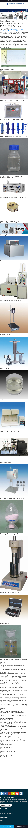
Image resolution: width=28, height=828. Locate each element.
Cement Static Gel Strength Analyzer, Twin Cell (13, 197)
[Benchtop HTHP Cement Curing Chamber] (14, 110)
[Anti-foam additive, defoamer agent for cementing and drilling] (14, 156)
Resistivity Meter (4, 623)
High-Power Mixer (14, 29)
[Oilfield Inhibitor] (14, 384)
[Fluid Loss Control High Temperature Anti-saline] (10, 641)
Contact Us (3, 822)
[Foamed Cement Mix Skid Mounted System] (14, 85)
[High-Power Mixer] (14, 317)
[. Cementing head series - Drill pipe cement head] (14, 128)
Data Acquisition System (7, 69)
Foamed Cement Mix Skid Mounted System (12, 100)
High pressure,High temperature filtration (12, 498)
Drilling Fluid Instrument (10, 30)
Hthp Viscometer (4, 746)
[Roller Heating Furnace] (14, 247)
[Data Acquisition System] (13, 57)
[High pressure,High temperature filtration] (14, 480)
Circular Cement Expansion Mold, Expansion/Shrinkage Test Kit (9, 222)
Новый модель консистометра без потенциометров (13, 680)
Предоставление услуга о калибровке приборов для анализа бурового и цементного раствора (13, 688)
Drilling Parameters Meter (21, 30)
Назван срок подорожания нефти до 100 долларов (12, 673)
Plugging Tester (4, 368)
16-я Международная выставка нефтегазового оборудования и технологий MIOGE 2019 (11, 695)
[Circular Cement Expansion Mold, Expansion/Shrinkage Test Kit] (14, 209)
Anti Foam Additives (4, 754)
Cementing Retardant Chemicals (7, 750)
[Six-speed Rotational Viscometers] (14, 563)
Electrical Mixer (3, 748)
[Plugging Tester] (14, 351)
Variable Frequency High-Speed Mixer (10, 431)
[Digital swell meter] (14, 447)
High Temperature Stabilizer (6, 747)
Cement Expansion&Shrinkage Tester (10, 300)
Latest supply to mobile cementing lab (9, 703)
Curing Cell (2, 743)
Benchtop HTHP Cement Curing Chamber (12, 119)
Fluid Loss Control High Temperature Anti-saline (13, 660)
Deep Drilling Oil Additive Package (7, 756)
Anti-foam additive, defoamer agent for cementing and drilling (11, 176)
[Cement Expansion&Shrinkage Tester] (14, 281)
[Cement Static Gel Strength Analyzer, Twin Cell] (14, 187)
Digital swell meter (5, 462)
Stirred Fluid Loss (4, 752)
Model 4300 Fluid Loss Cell (6, 755)
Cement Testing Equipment (6, 744)
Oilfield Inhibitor (4, 400)
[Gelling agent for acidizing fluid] (11, 516)
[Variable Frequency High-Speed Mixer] (12, 416)
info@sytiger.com (8, 813)
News (1, 820)
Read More (2, 70)
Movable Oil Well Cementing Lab (7, 751)
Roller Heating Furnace (6, 261)
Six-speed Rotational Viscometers (9, 593)
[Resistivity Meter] (14, 608)
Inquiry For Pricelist (6, 805)
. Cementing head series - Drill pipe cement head (14, 136)
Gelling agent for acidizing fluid (9, 534)
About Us (2, 819)
